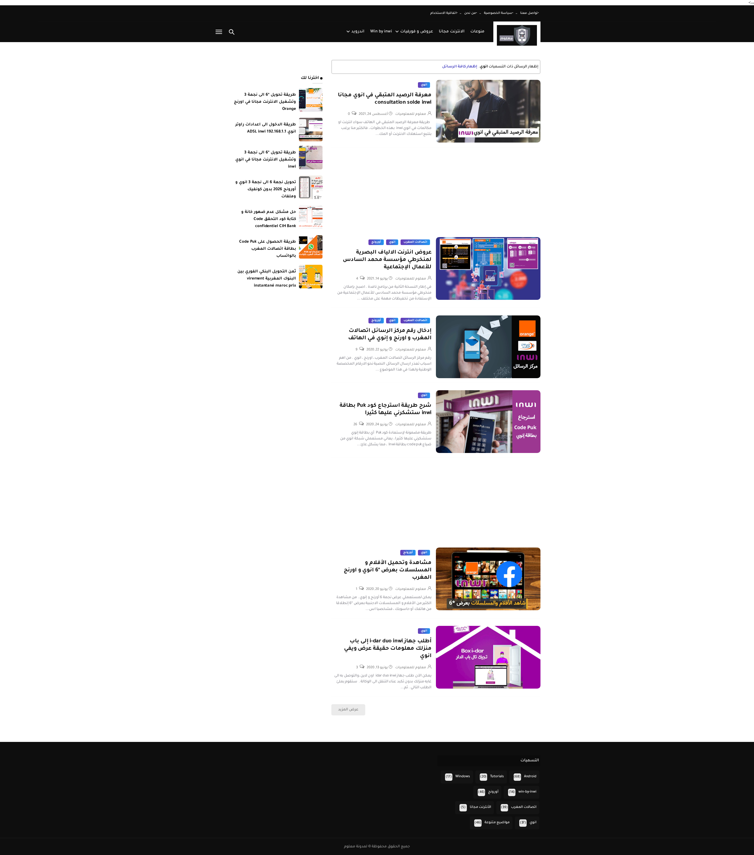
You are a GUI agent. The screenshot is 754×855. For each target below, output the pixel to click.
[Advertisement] (435, 196)
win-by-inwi (527, 792)
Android (530, 777)
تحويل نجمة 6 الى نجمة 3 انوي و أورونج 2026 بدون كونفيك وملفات (265, 189)
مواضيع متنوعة (497, 823)
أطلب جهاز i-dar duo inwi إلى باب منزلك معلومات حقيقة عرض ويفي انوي (387, 649)
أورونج (376, 242)
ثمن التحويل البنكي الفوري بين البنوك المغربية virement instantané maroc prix (266, 278)
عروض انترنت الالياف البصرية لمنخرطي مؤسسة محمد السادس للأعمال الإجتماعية (387, 260)
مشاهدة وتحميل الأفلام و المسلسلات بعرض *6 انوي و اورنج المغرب (387, 570)
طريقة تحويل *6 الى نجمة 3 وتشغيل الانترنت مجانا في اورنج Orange (265, 102)
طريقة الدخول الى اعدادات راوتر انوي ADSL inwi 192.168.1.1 (265, 128)
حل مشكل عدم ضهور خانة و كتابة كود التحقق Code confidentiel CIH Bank (268, 219)
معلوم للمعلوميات (410, 114)
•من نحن (470, 13)
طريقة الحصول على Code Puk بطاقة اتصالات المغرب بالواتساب (267, 249)
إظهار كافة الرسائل (459, 67)
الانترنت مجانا (451, 31)
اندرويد (357, 31)
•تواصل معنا (529, 13)
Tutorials (497, 777)
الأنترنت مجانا (480, 807)
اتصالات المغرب (415, 242)
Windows (462, 777)
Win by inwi (381, 31)
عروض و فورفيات (416, 31)
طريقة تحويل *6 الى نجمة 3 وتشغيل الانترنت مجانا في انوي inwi (265, 160)
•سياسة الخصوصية (498, 13)
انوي (424, 85)
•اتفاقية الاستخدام (444, 13)
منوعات (477, 31)
